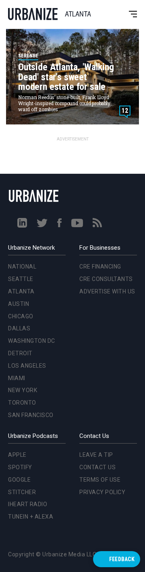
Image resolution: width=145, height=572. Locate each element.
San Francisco (29, 341)
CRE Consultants (106, 279)
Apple (17, 455)
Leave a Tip (96, 455)
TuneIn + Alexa (30, 516)
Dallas (17, 254)
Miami (15, 303)
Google (19, 479)
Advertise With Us (107, 291)
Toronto (20, 328)
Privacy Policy (102, 492)
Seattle (19, 205)
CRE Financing (100, 266)
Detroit (18, 279)
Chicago (19, 241)
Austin (16, 229)
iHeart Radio (27, 504)
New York (20, 316)
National (20, 192)
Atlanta (19, 217)
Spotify (20, 467)
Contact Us (97, 467)
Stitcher (22, 492)
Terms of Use (99, 479)
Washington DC (30, 266)
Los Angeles (25, 291)
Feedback (122, 559)
